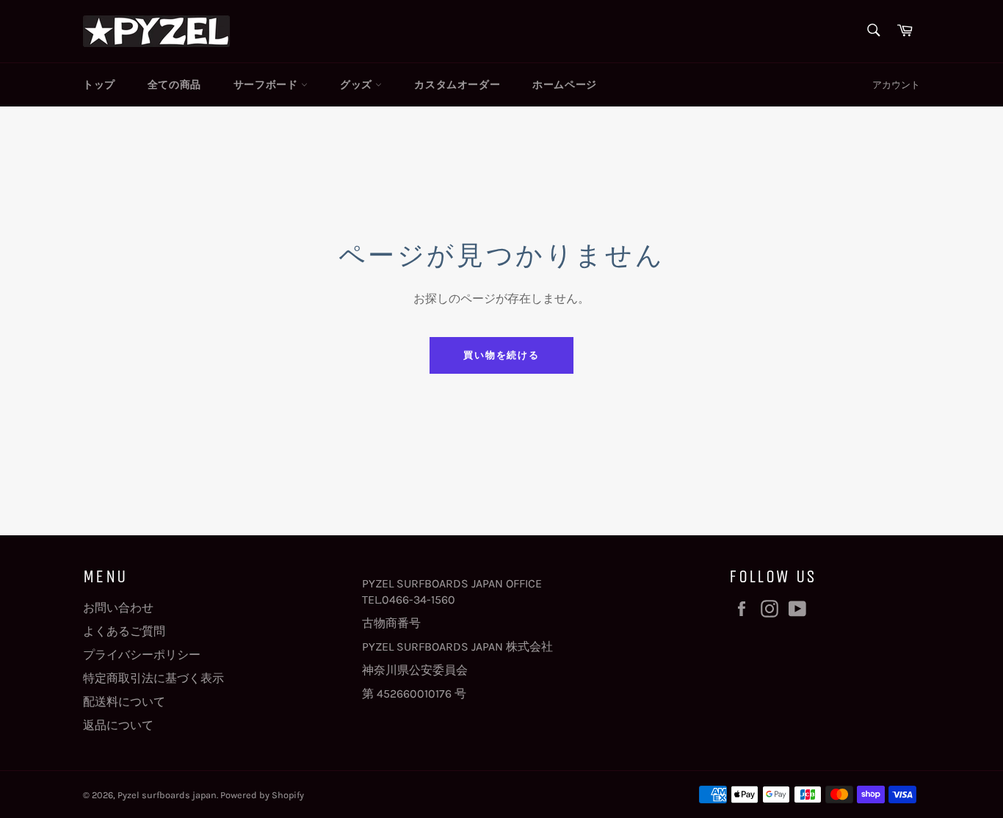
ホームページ (564, 85)
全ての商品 (174, 85)
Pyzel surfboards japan (167, 794)
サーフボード (267, 85)
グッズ (357, 85)
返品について (118, 725)
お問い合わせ (118, 608)
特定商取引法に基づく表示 (153, 678)
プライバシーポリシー (141, 655)
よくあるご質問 (124, 631)
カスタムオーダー (457, 85)
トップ (99, 85)
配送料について (124, 702)
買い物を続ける (501, 355)
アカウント (896, 84)
